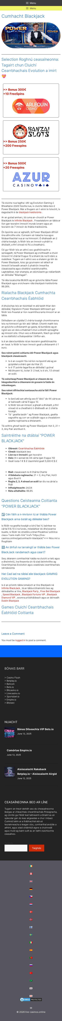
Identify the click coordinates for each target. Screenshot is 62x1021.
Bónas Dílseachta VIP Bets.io (35, 729)
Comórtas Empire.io (19, 750)
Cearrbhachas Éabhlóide (32, 448)
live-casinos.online (35, 1012)
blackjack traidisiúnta (30, 212)
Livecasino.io (13, 693)
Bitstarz (10, 702)
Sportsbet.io (13, 696)
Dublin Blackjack (10, 600)
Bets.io (10, 687)
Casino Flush (13, 677)
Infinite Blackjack (24, 220)
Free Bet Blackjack (50, 591)
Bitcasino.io (13, 690)
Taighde (9, 843)
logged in (20, 640)
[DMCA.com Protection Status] (31, 1001)
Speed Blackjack (11, 594)
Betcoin (11, 683)
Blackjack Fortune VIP (33, 594)
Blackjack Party (30, 591)
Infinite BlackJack (11, 588)
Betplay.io (12, 680)
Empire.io (11, 699)
